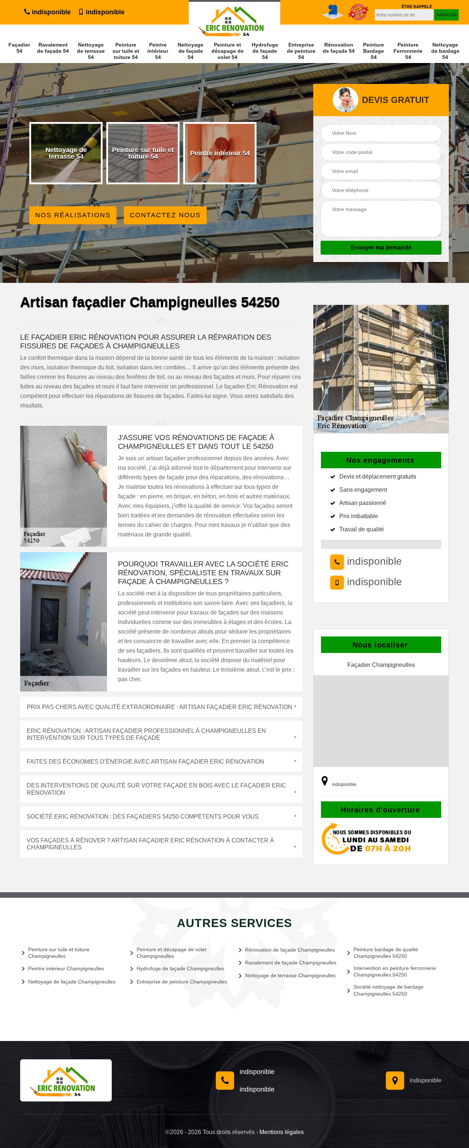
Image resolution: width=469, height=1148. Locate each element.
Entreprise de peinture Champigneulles (182, 982)
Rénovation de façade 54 (339, 48)
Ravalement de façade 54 (53, 48)
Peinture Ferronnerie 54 (408, 51)
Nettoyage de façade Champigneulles (71, 982)
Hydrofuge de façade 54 (265, 51)
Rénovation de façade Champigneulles (290, 950)
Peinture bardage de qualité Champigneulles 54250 (386, 952)
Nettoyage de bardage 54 (445, 51)
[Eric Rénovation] (66, 1080)
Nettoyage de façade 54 (190, 51)
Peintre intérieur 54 (157, 51)
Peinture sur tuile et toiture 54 (125, 51)
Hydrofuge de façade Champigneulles (180, 968)
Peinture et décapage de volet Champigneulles (171, 952)
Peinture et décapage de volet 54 (227, 51)
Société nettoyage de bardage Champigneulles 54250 (389, 990)
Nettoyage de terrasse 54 (91, 51)
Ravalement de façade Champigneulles (290, 963)
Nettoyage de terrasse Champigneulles (290, 975)
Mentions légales (281, 1132)
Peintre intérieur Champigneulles (66, 968)
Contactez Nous (165, 215)
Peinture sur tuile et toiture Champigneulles (58, 952)
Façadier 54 (19, 48)
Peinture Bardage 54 (373, 51)
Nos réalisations (73, 215)
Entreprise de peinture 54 (301, 51)
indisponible (50, 12)
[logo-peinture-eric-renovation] (234, 19)
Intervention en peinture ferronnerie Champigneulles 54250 (395, 971)
